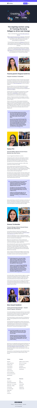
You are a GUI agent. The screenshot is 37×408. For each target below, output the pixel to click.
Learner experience (10, 372)
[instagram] (21, 402)
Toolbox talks (21, 388)
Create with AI (9, 367)
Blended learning (22, 367)
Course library (9, 366)
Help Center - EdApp (10, 385)
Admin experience (10, 363)
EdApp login (9, 390)
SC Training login (10, 388)
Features (8, 361)
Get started (9, 381)
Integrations (21, 387)
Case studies (21, 384)
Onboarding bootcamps (11, 382)
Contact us (9, 393)
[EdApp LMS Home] (10, 3)
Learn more (22, 0)
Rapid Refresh (9, 375)
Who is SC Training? (22, 363)
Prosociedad (15, 92)
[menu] (29, 3)
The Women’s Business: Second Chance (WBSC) (15, 345)
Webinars (21, 382)
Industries (21, 385)
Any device (21, 366)
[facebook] (19, 402)
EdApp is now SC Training (23, 361)
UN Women (22, 42)
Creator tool (9, 369)
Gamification (21, 369)
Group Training (10, 370)
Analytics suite (9, 364)
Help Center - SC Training (11, 384)
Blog (20, 381)
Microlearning (21, 364)
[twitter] (18, 402)
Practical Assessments (11, 373)
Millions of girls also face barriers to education (15, 36)
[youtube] (16, 402)
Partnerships (9, 387)
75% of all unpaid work (17, 83)
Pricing (8, 391)
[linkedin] (15, 402)
